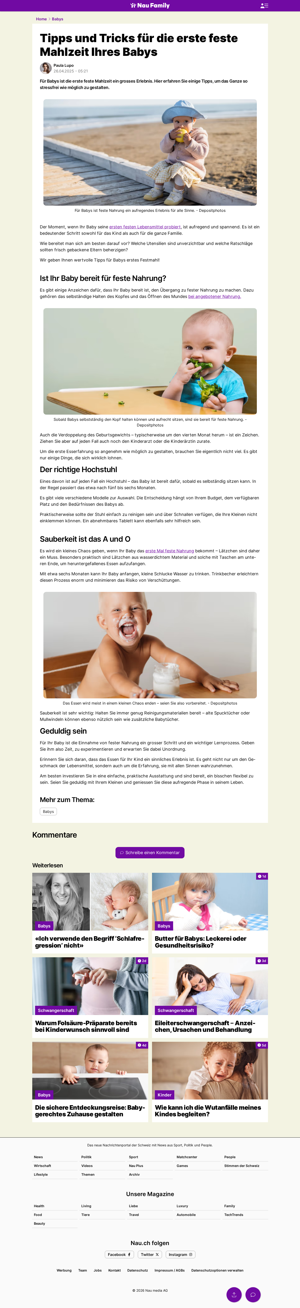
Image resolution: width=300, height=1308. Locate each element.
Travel (134, 1215)
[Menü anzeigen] (264, 6)
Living (86, 1206)
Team (82, 1270)
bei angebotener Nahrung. (214, 296)
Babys (57, 19)
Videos (87, 1166)
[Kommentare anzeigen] (253, 1294)
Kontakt (114, 1270)
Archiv (134, 1174)
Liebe (133, 1206)
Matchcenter (187, 1157)
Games (182, 1166)
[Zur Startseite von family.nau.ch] (150, 6)
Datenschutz (137, 1270)
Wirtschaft (42, 1166)
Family (229, 1206)
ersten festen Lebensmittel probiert (145, 226)
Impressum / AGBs (170, 1270)
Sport (133, 1157)
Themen (88, 1174)
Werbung (64, 1270)
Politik (86, 1157)
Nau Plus (136, 1166)
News (38, 1157)
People (229, 1157)
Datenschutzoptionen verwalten (217, 1270)
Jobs (98, 1270)
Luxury (182, 1206)
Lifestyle (41, 1174)
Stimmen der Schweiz (241, 1166)
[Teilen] (234, 1294)
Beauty (39, 1223)
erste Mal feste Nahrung (169, 550)
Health (39, 1206)
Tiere (85, 1215)
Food (38, 1215)
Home (41, 19)
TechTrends (233, 1215)
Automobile (186, 1215)
